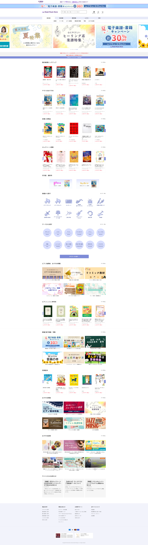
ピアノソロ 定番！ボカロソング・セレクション (86, 108)
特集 (85, 21)
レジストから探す (45, 517)
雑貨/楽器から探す (45, 515)
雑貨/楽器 (74, 18)
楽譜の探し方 (77, 513)
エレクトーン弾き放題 (63, 509)
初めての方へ (77, 509)
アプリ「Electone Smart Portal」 (65, 513)
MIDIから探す (44, 519)
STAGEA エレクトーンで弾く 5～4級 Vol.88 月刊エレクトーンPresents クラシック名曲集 (60, 165)
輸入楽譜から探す (45, 513)
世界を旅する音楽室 (46, 387)
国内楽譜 (48, 18)
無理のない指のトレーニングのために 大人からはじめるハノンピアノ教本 (99, 320)
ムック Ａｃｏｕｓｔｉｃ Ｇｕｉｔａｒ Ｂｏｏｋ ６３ (73, 80)
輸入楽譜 (61, 18)
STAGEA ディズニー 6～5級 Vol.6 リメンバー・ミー (86, 165)
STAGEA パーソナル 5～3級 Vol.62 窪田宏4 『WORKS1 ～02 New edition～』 (47, 165)
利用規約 (93, 509)
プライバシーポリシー (95, 513)
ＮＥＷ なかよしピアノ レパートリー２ (99, 137)
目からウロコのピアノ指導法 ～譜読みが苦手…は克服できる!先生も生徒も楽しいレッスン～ (86, 320)
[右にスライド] (105, 73)
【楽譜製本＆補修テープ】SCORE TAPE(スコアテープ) (86, 137)
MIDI (99, 18)
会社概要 (93, 515)
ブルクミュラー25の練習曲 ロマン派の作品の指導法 (47, 320)
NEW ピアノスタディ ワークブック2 (60, 137)
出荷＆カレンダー (78, 515)
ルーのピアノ (97, 79)
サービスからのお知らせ (63, 519)
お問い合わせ (77, 517)
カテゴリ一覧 (102, 193)
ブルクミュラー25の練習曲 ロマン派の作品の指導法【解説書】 (60, 320)
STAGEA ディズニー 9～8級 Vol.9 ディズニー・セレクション (73, 165)
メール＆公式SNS (62, 517)
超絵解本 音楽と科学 (47, 79)
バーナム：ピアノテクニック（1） (73, 137)
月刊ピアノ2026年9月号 (60, 108)
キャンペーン (61, 521)
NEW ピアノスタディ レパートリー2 (47, 137)
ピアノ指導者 (69, 21)
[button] (74, 11)
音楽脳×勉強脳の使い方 (86, 79)
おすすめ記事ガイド (62, 515)
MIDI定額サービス (62, 511)
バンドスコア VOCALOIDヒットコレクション (99, 108)
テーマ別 (61, 21)
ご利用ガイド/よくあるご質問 (80, 511)
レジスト (87, 18)
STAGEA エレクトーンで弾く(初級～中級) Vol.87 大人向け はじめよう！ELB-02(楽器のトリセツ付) (99, 165)
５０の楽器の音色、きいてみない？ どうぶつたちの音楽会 (60, 388)
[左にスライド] (43, 73)
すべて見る (103, 62)
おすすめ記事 (91, 21)
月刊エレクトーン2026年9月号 (47, 108)
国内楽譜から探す (45, 511)
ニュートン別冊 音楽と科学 (60, 80)
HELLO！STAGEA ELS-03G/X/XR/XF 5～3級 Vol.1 (73, 109)
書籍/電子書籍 (78, 21)
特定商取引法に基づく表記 (96, 511)
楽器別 (55, 21)
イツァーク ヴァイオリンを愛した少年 (99, 388)
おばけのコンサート (85, 387)
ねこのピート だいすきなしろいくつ (73, 388)
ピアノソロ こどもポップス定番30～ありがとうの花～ (73, 320)
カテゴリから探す (45, 509)
